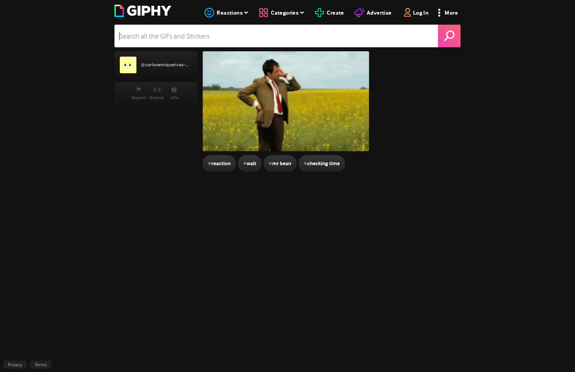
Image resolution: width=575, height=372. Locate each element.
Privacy (15, 364)
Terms (41, 364)
